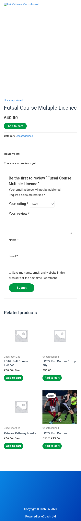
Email (13, 256)
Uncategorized (13, 100)
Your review (19, 213)
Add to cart (15, 126)
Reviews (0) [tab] (12, 154)
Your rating (18, 204)
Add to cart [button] (52, 446)
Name (14, 240)
